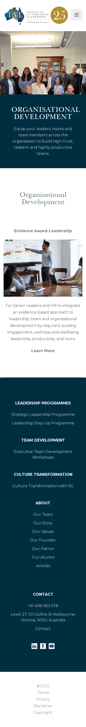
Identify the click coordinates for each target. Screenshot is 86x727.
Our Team (43, 514)
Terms (43, 692)
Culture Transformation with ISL (43, 486)
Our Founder (43, 540)
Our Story (43, 523)
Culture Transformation (43, 474)
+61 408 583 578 (43, 606)
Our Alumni (43, 557)
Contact (43, 594)
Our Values (43, 531)
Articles (43, 566)
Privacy (43, 699)
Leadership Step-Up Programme (43, 423)
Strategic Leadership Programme (43, 414)
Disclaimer (43, 706)
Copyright (43, 712)
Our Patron (43, 548)
